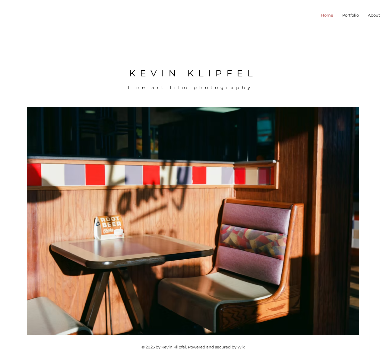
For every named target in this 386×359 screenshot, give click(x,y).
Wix (241, 347)
